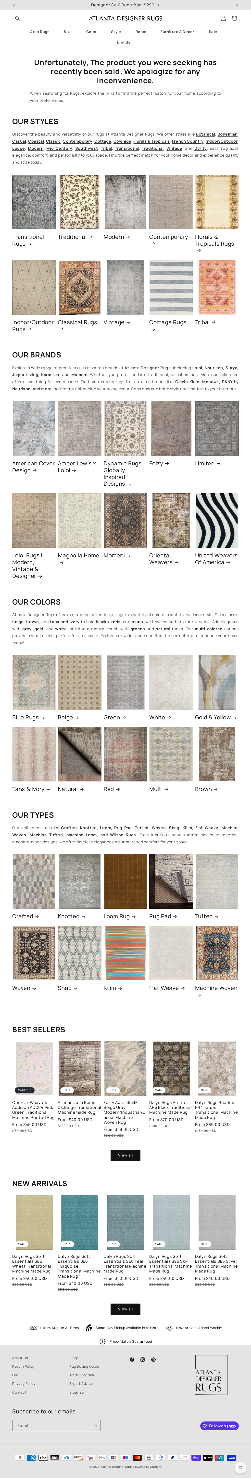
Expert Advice (81, 1383)
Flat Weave (164, 988)
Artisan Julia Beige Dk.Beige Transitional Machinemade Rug (79, 1107)
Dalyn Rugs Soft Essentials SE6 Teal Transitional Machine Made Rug (125, 1264)
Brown (203, 789)
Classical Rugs (77, 322)
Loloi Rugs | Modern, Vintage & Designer (27, 565)
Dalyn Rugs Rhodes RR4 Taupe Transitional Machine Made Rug (216, 1110)
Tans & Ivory (28, 789)
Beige (65, 717)
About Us (20, 1357)
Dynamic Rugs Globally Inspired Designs (123, 473)
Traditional (72, 236)
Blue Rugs (25, 717)
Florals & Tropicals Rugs (215, 240)
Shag (65, 988)
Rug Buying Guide (84, 1366)
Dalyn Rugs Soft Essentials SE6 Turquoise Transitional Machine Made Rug (79, 1266)
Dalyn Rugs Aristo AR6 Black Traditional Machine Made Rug (170, 1107)
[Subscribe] (94, 1425)
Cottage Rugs (168, 322)
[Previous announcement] (14, 5)
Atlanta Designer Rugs (117, 1466)
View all (125, 1155)
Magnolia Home (78, 555)
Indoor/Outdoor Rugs (33, 325)
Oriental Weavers (161, 559)
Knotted (68, 916)
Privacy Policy (23, 1383)
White (157, 717)
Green (112, 717)
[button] (17, 18)
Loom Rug (117, 916)
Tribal (202, 322)
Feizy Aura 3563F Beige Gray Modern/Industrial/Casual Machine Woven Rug (125, 1112)
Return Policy (23, 1366)
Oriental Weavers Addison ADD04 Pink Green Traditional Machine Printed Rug (33, 1110)
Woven (21, 988)
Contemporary (168, 237)
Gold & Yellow (213, 717)
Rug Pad (160, 916)
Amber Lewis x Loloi (77, 467)
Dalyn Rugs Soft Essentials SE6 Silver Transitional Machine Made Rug (216, 1264)
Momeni (114, 555)
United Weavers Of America (216, 559)
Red (109, 789)
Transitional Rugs (28, 240)
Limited (205, 463)
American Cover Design (33, 467)
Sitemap (76, 1392)
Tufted (204, 916)
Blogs (74, 1357)
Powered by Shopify (147, 1466)
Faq (15, 1375)
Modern (114, 236)
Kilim (110, 988)
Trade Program (81, 1375)
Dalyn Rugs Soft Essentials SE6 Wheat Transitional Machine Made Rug (31, 1264)
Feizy (156, 463)
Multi (156, 789)
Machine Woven (216, 988)
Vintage (114, 322)
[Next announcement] (237, 5)
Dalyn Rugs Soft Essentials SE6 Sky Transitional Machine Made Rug (170, 1264)
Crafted (22, 916)
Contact (19, 1392)
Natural (68, 789)
